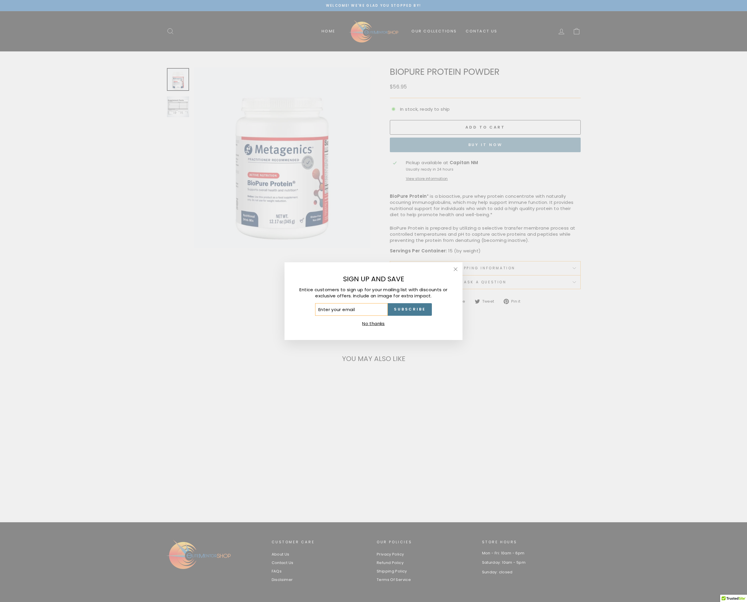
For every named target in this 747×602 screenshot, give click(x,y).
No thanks (373, 323)
